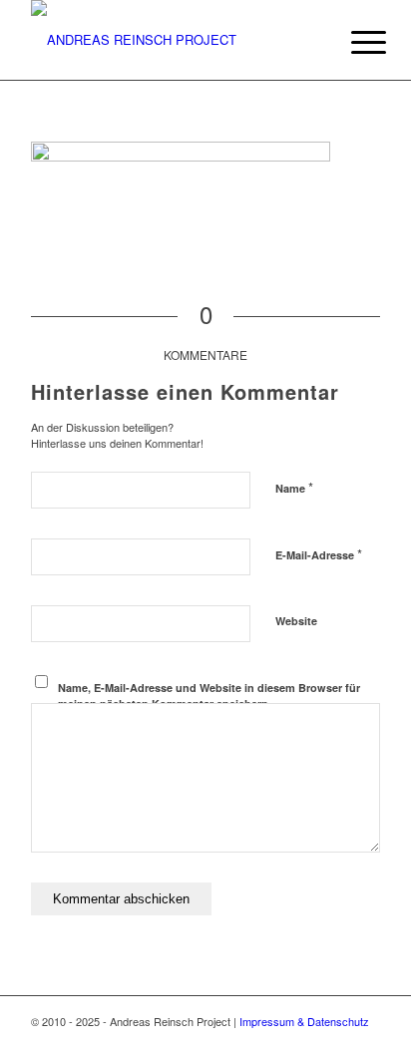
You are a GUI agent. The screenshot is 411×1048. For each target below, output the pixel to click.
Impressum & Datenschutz (304, 1021)
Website (296, 620)
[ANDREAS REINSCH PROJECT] (170, 40)
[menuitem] (353, 42)
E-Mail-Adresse (318, 553)
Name (294, 487)
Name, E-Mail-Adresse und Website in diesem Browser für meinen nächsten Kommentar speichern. (209, 696)
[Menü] (353, 42)
